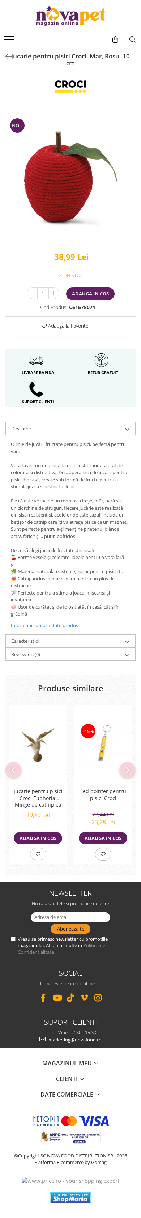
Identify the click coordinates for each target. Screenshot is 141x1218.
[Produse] (10, 41)
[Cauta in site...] (132, 39)
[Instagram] (98, 997)
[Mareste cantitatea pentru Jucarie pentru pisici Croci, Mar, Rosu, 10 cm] (53, 293)
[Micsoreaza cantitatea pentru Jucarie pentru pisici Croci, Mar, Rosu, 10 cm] (32, 293)
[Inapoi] (5, 56)
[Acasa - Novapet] (70, 15)
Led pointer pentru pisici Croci (103, 794)
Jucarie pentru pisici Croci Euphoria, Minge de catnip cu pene (38, 798)
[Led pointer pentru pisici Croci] (103, 744)
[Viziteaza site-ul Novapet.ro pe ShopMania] (70, 1198)
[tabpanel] (70, 178)
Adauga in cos (90, 293)
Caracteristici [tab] (25, 641)
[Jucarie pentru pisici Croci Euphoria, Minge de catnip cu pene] (38, 745)
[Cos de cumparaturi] (115, 39)
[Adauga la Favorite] (38, 854)
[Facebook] (43, 997)
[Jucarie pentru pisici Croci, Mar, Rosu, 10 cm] (70, 178)
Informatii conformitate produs (44, 625)
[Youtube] (57, 997)
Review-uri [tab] (25, 654)
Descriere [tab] (21, 428)
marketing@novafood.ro (74, 1039)
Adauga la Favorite (68, 325)
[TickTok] (70, 997)
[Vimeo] (84, 997)
